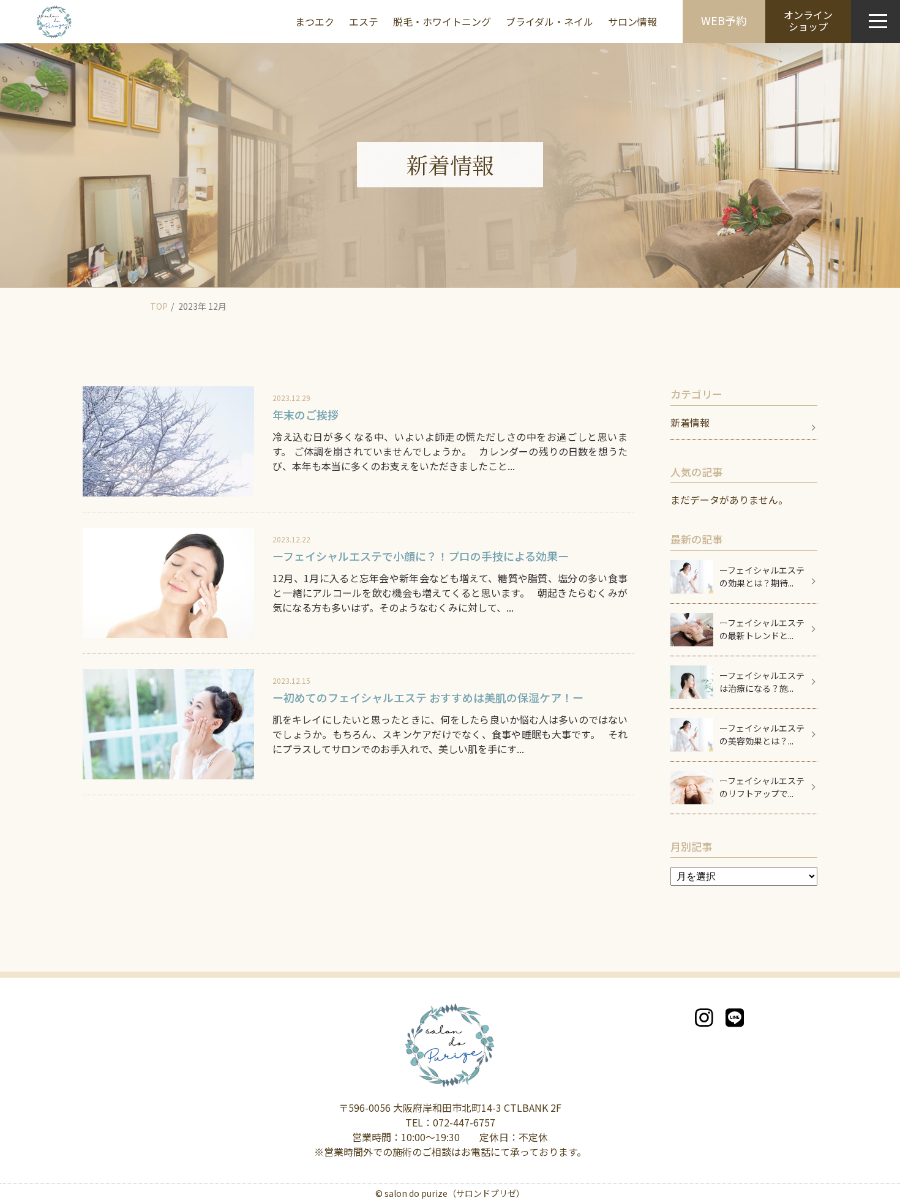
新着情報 (690, 422)
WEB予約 (724, 20)
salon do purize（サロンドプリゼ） (454, 1193)
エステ (363, 21)
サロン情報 (632, 21)
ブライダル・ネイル (549, 21)
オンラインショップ (808, 20)
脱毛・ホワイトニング (442, 21)
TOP (159, 306)
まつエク (314, 21)
